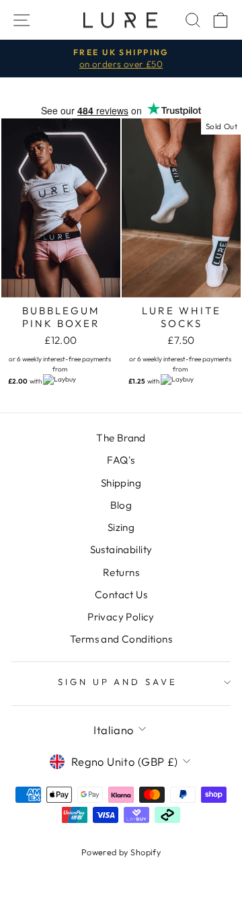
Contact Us (121, 594)
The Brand (121, 437)
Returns (121, 572)
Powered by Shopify (121, 852)
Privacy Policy (121, 616)
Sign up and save (118, 681)
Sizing (121, 527)
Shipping (121, 482)
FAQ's (120, 460)
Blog (121, 505)
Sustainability (121, 549)
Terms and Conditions (121, 639)
